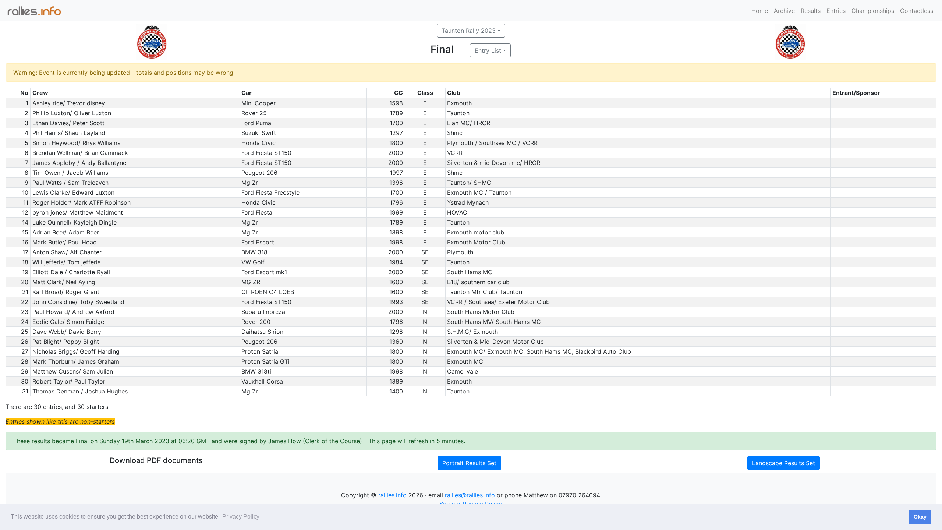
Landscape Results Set (783, 463)
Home (759, 10)
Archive (784, 10)
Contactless (916, 10)
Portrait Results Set (469, 463)
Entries (836, 10)
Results (811, 10)
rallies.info (392, 495)
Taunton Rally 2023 (469, 30)
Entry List (488, 50)
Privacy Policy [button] (240, 516)
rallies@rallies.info (470, 495)
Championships (872, 10)
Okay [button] (920, 517)
